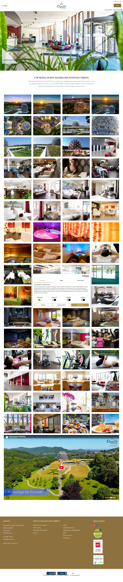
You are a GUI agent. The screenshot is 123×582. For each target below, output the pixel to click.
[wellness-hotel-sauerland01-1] (105, 305)
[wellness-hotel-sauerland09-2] (105, 262)
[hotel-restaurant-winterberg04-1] (76, 177)
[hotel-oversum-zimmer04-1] (47, 199)
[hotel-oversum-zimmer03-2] (76, 220)
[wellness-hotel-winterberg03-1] (17, 369)
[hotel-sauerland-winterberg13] (17, 411)
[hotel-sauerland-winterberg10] (17, 135)
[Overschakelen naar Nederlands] (120, 1)
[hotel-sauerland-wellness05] (105, 326)
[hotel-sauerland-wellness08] (76, 326)
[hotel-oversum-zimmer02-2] (76, 199)
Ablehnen (43, 305)
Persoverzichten (37, 528)
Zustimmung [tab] (42, 280)
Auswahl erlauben (61, 305)
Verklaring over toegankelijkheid (71, 530)
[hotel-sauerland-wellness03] (17, 348)
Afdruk (65, 525)
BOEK (117, 5)
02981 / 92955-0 (9, 537)
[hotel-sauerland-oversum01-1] (76, 156)
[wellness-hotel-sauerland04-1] (47, 262)
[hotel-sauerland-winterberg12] (47, 411)
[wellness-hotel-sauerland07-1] (105, 284)
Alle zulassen (80, 305)
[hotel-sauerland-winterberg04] (76, 348)
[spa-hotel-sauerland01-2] (105, 220)
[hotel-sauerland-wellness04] (47, 348)
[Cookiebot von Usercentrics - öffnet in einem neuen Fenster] (83, 276)
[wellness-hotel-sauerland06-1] (17, 305)
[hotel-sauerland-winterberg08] (17, 433)
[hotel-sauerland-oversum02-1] (47, 156)
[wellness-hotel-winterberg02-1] (47, 369)
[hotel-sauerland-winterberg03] (17, 114)
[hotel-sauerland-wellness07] (76, 411)
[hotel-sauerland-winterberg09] (47, 135)
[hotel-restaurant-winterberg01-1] (17, 199)
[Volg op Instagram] (94, 525)
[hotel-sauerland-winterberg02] (76, 114)
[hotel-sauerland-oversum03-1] (76, 135)
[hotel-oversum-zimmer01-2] (105, 199)
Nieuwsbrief (66, 538)
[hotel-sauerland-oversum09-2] (47, 220)
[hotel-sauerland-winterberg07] (47, 433)
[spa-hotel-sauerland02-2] (17, 241)
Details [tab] (61, 280)
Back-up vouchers (67, 535)
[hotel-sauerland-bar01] (105, 411)
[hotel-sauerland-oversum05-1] (105, 156)
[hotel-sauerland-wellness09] (76, 262)
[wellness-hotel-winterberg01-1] (105, 369)
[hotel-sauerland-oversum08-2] (17, 220)
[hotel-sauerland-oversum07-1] (105, 135)
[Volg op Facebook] (97, 525)
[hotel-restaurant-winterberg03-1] (105, 177)
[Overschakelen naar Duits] (115, 1)
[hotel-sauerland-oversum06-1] (17, 177)
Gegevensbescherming (68, 528)
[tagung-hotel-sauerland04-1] (47, 390)
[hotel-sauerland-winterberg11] (105, 114)
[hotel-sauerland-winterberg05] (105, 433)
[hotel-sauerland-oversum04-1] (17, 156)
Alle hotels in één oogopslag (40, 525)
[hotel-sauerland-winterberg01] (47, 114)
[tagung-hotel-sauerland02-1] (105, 390)
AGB (64, 533)
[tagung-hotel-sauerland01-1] (17, 390)
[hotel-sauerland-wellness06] (105, 241)
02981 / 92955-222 (9, 539)
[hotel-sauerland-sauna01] (17, 262)
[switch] (54, 300)
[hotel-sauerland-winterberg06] (76, 433)
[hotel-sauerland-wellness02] (17, 326)
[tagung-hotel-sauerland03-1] (76, 390)
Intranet (35, 533)
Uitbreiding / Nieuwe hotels (40, 530)
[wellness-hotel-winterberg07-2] (17, 284)
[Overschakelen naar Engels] (118, 1)
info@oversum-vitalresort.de (10, 543)
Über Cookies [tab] (81, 280)
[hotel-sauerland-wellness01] (47, 326)
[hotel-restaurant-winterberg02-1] (47, 177)
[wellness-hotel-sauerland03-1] (76, 241)
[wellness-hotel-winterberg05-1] (105, 348)
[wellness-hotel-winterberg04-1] (76, 369)
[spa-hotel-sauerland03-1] (47, 241)
